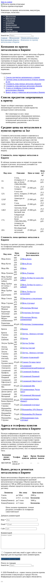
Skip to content (6, 2)
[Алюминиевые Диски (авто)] (32, 392)
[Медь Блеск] (25, 259)
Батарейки (10, 23)
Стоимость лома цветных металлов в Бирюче (24, 86)
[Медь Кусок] (26, 264)
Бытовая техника (12, 27)
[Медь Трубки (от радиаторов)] (32, 294)
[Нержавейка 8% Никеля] (31, 414)
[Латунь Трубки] (27, 343)
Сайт (3, 529)
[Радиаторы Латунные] (30, 313)
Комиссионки (11, 25)
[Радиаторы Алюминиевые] (31, 324)
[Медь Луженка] (27, 273)
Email (4, 524)
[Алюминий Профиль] (29, 372)
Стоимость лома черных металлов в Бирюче (23, 84)
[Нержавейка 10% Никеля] (31, 409)
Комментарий (6, 533)
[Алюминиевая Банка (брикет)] (32, 401)
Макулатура (10, 19)
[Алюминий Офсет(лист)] (31, 381)
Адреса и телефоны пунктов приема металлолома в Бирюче (20, 89)
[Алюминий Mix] (27, 386)
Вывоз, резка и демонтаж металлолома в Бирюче (25, 92)
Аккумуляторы (12, 31)
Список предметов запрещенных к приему (23, 77)
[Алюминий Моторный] (30, 395)
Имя (3, 520)
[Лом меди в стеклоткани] (31, 298)
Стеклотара (10, 21)
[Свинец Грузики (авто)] (30, 362)
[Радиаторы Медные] (29, 308)
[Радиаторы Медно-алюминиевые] (32, 319)
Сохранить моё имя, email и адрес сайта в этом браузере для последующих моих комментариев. (21, 554)
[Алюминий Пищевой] (30, 376)
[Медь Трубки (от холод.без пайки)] (32, 280)
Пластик (9, 29)
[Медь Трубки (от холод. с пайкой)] (32, 287)
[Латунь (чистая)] (27, 348)
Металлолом (11, 16)
